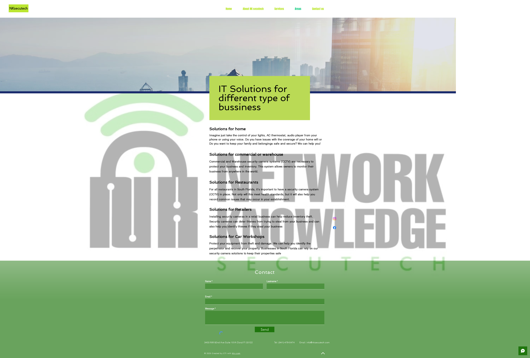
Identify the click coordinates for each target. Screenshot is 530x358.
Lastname (271, 281)
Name (208, 281)
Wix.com (236, 353)
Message (209, 308)
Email (208, 296)
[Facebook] (334, 228)
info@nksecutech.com (318, 342)
